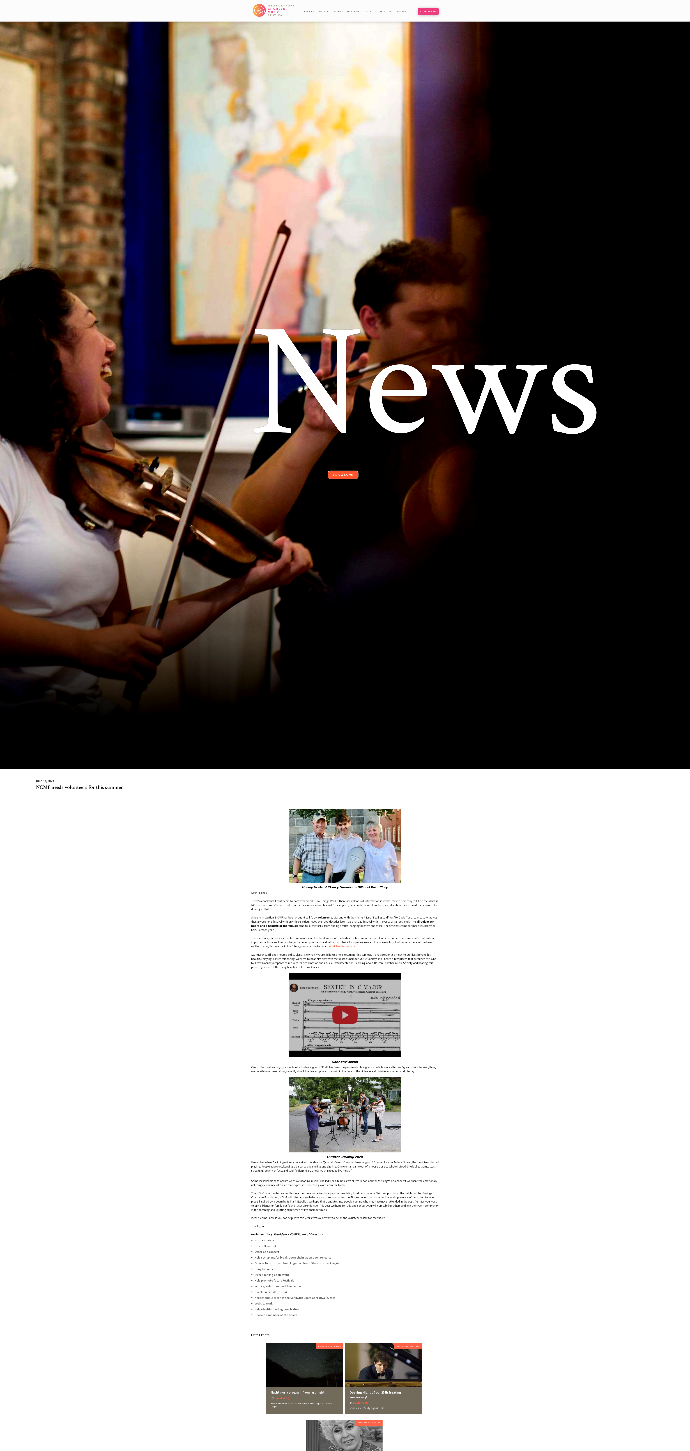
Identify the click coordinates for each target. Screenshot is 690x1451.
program (353, 12)
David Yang (282, 1398)
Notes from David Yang (329, 1346)
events (309, 12)
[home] (274, 10)
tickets (337, 12)
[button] (386, 12)
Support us (428, 11)
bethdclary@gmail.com (342, 946)
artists (323, 12)
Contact (369, 12)
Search (404, 12)
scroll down (343, 474)
